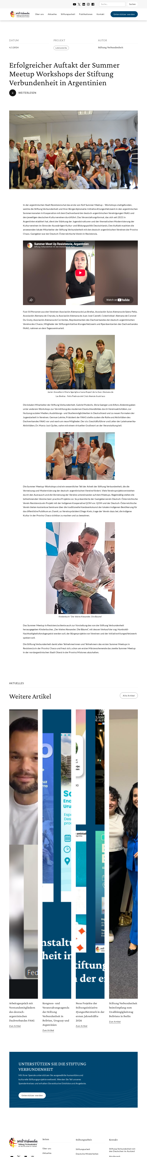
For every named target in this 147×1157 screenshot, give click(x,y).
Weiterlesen (27, 92)
